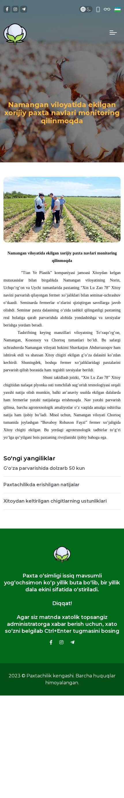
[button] (117, 9)
